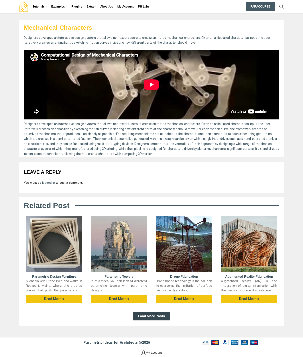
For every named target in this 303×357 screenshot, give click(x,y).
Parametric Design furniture (54, 276)
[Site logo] (23, 6)
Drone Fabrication (184, 276)
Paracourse (260, 6)
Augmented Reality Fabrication (249, 276)
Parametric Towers (119, 276)
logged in (48, 182)
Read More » (54, 299)
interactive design (71, 124)
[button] (151, 316)
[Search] (281, 6)
